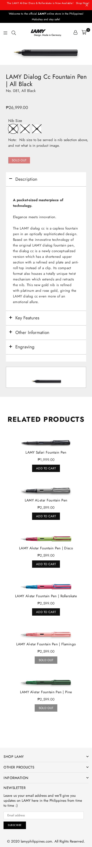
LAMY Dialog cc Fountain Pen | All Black (46, 80)
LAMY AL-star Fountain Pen (46, 500)
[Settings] (75, 32)
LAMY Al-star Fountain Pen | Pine (46, 692)
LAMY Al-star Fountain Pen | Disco (46, 548)
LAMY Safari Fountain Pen (45, 452)
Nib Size (15, 120)
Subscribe (15, 825)
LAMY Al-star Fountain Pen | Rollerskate (46, 596)
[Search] (13, 32)
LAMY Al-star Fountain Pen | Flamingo (46, 644)
